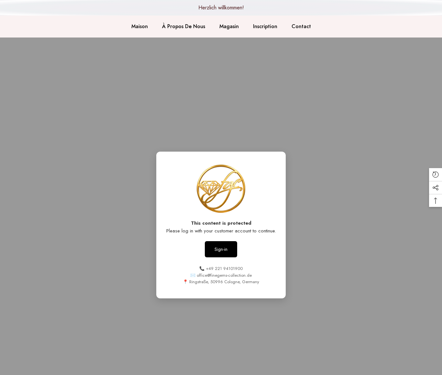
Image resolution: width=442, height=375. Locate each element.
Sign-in (221, 249)
